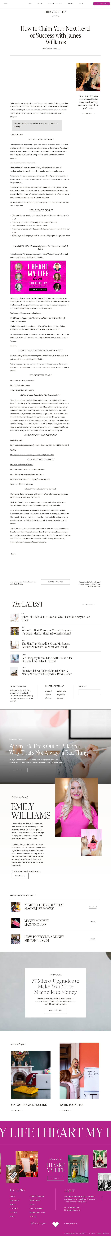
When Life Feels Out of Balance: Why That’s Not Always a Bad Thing (55, 618)
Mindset (57, 49)
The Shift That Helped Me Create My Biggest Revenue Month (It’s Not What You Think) (46, 645)
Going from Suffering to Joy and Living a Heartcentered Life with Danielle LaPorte (89, 584)
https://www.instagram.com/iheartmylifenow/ (27, 470)
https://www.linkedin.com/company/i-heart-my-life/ (30, 479)
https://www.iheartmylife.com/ (21, 465)
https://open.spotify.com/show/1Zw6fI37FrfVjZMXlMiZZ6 (32, 455)
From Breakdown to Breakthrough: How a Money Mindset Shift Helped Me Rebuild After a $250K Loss (47, 674)
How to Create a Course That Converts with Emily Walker (23, 583)
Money (24, 654)
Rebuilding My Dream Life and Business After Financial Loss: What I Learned (47, 659)
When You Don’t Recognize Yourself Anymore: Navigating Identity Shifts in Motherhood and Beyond (47, 633)
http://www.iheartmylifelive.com (22, 381)
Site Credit (106, 1233)
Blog (22, 613)
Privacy (93, 1233)
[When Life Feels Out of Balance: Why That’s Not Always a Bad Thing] (15, 618)
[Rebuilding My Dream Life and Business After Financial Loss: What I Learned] (15, 659)
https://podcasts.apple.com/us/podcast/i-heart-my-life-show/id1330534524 (39, 445)
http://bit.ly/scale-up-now (20, 385)
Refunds (99, 1233)
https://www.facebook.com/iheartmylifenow (27, 474)
